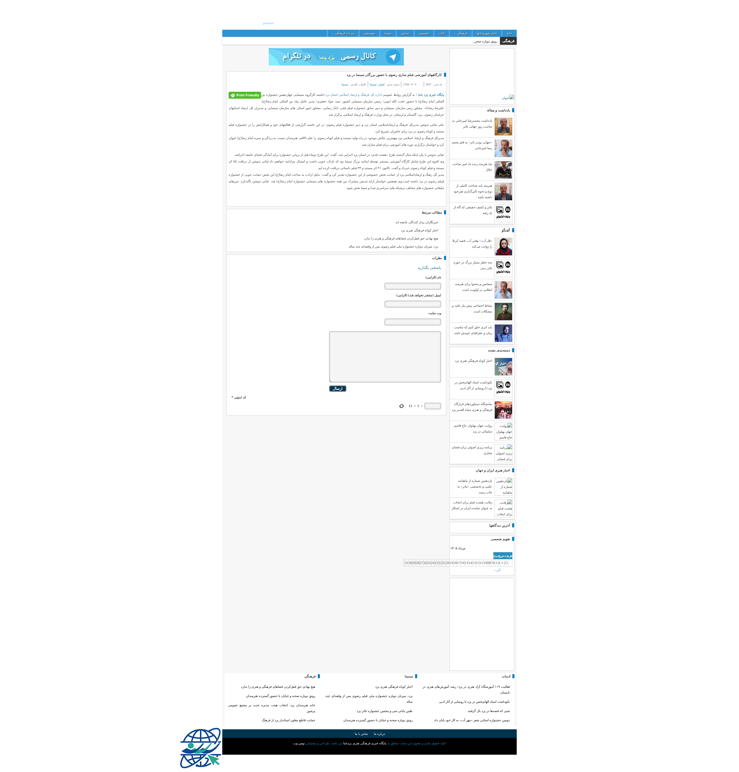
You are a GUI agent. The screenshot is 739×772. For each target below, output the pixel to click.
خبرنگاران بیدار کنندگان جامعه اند (416, 222)
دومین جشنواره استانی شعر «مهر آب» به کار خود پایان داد (472, 720)
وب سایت (434, 313)
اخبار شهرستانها (487, 33)
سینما (388, 33)
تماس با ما (361, 733)
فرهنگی (460, 33)
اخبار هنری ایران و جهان (493, 470)
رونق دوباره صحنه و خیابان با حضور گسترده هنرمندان (378, 720)
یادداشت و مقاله (498, 110)
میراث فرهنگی (343, 33)
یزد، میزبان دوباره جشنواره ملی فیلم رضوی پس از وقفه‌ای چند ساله (393, 246)
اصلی (381, 84)
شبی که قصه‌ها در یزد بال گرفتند (488, 711)
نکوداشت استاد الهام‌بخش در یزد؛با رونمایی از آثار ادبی (474, 701)
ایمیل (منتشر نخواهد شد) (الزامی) (418, 295)
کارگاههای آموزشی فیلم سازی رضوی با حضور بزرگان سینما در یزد (394, 75)
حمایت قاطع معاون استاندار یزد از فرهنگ (288, 720)
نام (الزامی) (433, 277)
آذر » (497, 570)
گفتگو (506, 230)
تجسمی (424, 33)
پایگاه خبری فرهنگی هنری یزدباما (607, 14)
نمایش (405, 33)
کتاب (441, 33)
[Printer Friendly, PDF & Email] (245, 95)
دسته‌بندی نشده (499, 350)
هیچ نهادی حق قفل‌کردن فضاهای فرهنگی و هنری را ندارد (401, 238)
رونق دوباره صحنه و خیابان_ (479, 41)
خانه (509, 33)
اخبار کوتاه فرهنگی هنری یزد (419, 230)
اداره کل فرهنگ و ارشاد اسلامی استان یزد (353, 94)
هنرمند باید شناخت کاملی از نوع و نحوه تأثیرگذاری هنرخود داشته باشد (473, 191)
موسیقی (369, 33)
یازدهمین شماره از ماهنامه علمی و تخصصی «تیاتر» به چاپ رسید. (474, 486)
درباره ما (379, 733)
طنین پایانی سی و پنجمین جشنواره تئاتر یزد (385, 711)
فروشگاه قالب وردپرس (369, 749)
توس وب (299, 743)
